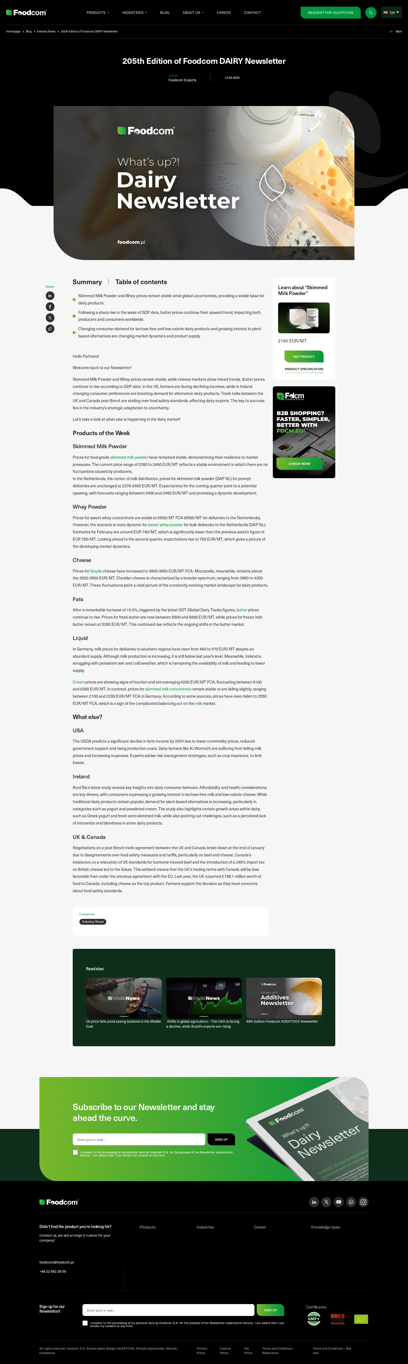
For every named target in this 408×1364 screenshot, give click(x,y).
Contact (252, 12)
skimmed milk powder (128, 457)
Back (399, 31)
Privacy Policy (202, 1350)
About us (191, 12)
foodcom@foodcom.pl (56, 1262)
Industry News (46, 31)
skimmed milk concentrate (168, 689)
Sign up (270, 1310)
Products (96, 12)
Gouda (96, 571)
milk (198, 703)
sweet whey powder (165, 524)
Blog (164, 12)
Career (224, 12)
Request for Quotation (330, 12)
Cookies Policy (225, 1350)
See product (304, 356)
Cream (79, 682)
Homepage (13, 31)
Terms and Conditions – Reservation (278, 1350)
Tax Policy (248, 1350)
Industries (132, 12)
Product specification (304, 369)
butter (241, 609)
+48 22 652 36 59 (52, 1271)
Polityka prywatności (150, 1348)
